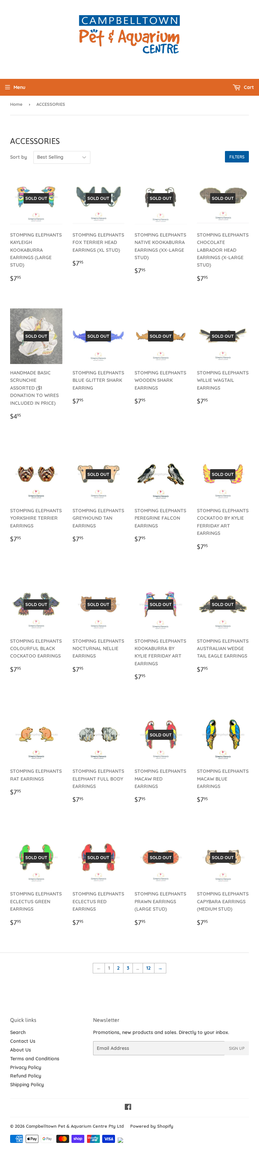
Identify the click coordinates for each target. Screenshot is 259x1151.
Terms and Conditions (34, 1059)
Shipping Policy (27, 1085)
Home (16, 104)
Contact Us (22, 1041)
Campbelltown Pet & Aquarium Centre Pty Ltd (75, 1126)
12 (148, 968)
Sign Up (236, 1048)
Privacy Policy (25, 1067)
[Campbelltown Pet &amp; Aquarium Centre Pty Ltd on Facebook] (128, 1108)
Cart (248, 87)
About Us (20, 1050)
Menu (19, 87)
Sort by (18, 157)
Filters (236, 156)
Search (18, 1032)
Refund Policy (25, 1076)
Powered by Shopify (151, 1126)
